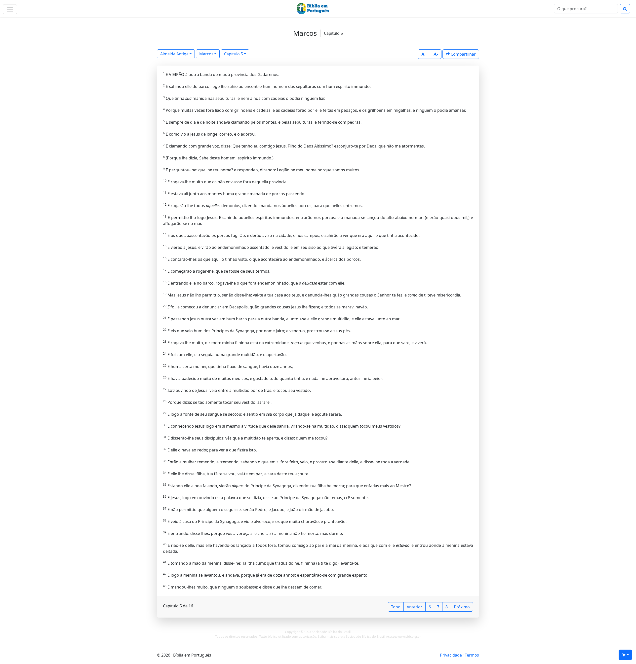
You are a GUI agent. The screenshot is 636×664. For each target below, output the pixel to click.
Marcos (206, 54)
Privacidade (451, 655)
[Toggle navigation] (10, 9)
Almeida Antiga (174, 54)
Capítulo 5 (233, 54)
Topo (395, 607)
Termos (472, 655)
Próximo (462, 607)
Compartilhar (463, 54)
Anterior (414, 607)
